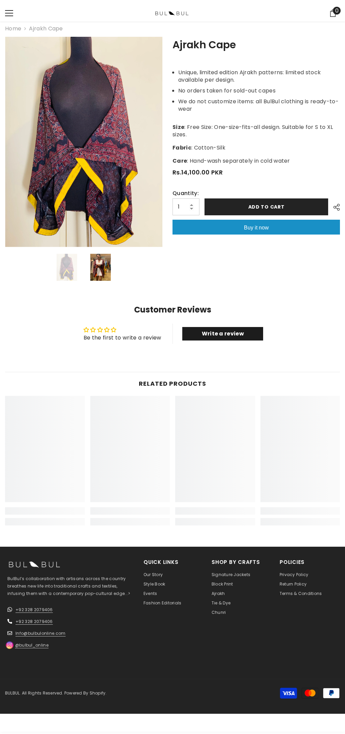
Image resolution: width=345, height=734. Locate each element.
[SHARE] (334, 207)
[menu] (9, 13)
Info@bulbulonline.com (40, 633)
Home (13, 28)
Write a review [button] (223, 333)
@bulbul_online (32, 645)
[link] (45, 511)
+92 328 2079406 (34, 610)
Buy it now (256, 227)
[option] (83, 142)
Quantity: (185, 193)
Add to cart (266, 206)
